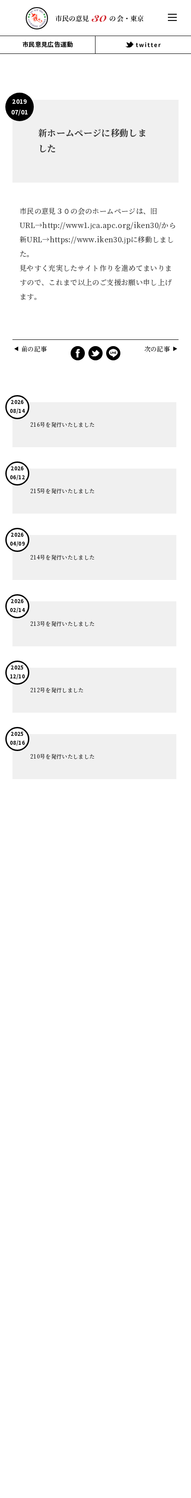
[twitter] (143, 44)
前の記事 (34, 349)
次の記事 (157, 349)
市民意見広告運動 (47, 44)
